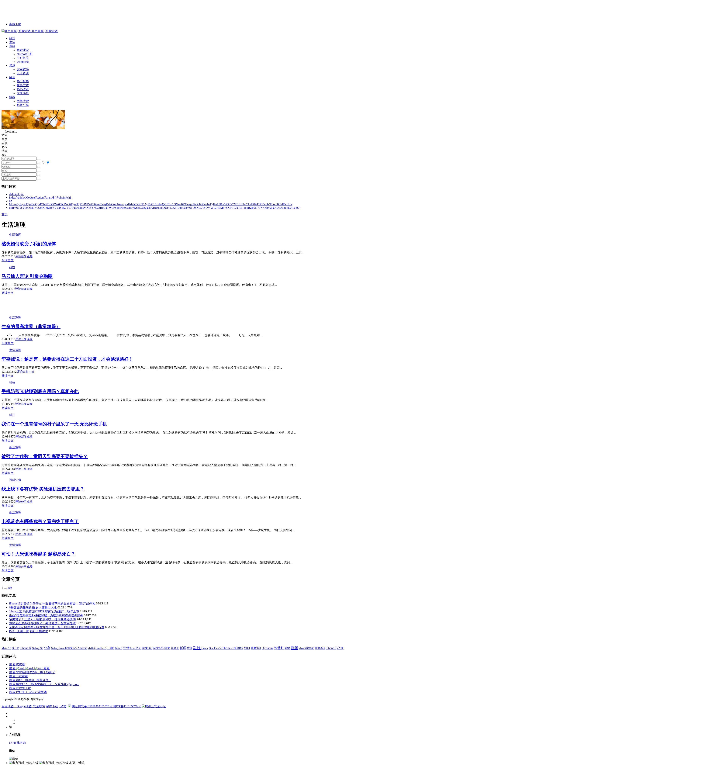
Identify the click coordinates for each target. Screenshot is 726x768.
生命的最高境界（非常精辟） (31, 326)
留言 (12, 77)
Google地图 (24, 706)
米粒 (63, 706)
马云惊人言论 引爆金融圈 (27, 276)
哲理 (183, 648)
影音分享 (23, 105)
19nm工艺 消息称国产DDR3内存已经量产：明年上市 (44, 611)
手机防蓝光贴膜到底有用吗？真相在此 (40, 391)
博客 (12, 97)
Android (82, 648)
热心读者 (23, 89)
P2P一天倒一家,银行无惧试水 (28, 631)
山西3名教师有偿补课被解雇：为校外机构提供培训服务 (46, 615)
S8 (263, 648)
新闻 (23, 256)
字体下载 (15, 24)
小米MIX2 (237, 648)
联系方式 (23, 85)
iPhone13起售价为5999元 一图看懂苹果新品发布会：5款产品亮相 (52, 603)
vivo (301, 648)
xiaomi (269, 648)
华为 (167, 648)
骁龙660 (147, 648)
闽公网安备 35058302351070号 (92, 706)
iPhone (226, 648)
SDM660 (309, 648)
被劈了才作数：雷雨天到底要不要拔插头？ (45, 456)
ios (132, 648)
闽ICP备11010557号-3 (127, 706)
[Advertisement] (70, 10)
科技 (12, 38)
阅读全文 (8, 260)
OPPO (137, 648)
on (10, 200)
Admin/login (16, 194)
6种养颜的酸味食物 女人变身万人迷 (33, 607)
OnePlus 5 (100, 648)
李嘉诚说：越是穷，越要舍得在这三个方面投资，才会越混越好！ (67, 359)
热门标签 (23, 81)
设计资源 (23, 73)
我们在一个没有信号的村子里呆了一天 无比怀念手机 (54, 423)
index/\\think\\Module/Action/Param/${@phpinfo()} (40, 197)
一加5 (110, 648)
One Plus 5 (215, 648)
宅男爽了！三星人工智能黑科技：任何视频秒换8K (42, 619)
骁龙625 (72, 648)
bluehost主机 (25, 54)
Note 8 (118, 648)
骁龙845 (320, 648)
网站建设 (23, 50)
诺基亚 (175, 648)
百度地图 (8, 706)
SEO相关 (23, 58)
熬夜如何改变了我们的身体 (29, 243)
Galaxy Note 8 (59, 648)
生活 (12, 42)
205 (10, 587)
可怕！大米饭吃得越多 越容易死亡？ (38, 554)
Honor (204, 648)
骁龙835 (158, 648)
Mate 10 (6, 648)
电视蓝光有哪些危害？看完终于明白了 (40, 521)
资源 (12, 65)
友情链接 (23, 93)
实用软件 (23, 69)
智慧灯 (279, 648)
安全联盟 (39, 706)
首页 (5, 214)
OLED (15, 648)
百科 (12, 46)
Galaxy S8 (37, 648)
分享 (23, 339)
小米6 (91, 648)
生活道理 (15, 234)
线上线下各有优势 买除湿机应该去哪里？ (43, 488)
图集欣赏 (23, 101)
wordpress (23, 61)
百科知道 (15, 480)
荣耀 (287, 648)
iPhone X (25, 648)
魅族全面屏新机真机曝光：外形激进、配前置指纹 (42, 623)
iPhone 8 (331, 648)
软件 (189, 648)
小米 (340, 648)
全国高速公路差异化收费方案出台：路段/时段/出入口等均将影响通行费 (56, 627)
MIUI (247, 648)
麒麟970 (256, 648)
